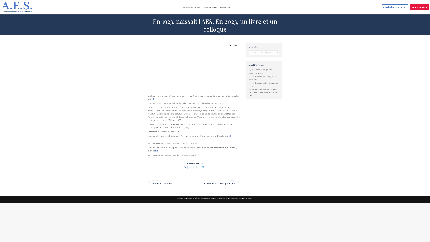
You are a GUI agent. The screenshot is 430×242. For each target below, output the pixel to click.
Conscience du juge (256, 73)
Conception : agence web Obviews (242, 198)
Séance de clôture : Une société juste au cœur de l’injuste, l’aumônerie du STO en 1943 (263, 92)
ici (226, 103)
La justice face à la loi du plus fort (260, 70)
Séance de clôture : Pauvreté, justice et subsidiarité (263, 78)
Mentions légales (224, 198)
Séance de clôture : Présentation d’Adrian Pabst (264, 84)
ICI (153, 99)
